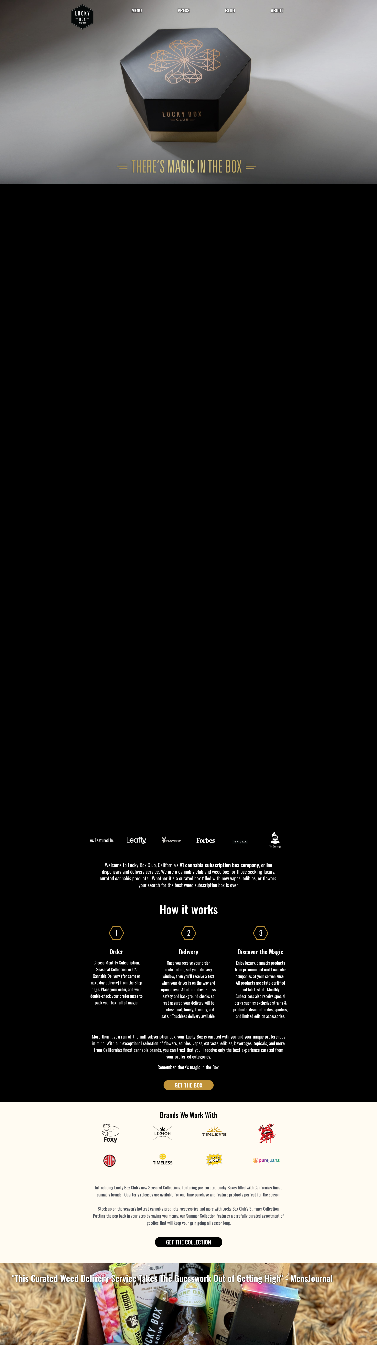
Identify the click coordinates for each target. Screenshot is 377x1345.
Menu (136, 10)
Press (183, 10)
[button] (189, 1085)
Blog (230, 10)
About (277, 10)
